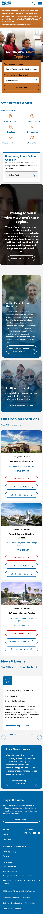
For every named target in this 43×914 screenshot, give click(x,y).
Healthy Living (9, 851)
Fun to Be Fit (11, 696)
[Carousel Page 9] (21, 737)
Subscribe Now (19, 820)
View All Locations (9, 425)
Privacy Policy (30, 903)
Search (19, 87)
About (6, 829)
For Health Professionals (15, 846)
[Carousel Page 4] (20, 734)
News (5, 834)
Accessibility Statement (11, 898)
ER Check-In (22, 480)
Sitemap (18, 909)
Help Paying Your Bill (10, 871)
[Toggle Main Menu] (40, 3)
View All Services (8, 110)
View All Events (26, 667)
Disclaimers (26, 898)
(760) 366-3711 (23, 625)
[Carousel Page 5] (23, 734)
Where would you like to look (16, 75)
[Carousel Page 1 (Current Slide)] (11, 734)
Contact (7, 839)
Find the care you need (13, 64)
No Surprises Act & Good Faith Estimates (17, 876)
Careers (7, 856)
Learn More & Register (14, 725)
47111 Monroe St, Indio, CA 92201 (21, 466)
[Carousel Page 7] (29, 734)
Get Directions (21, 496)
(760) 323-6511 (23, 550)
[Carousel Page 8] (32, 734)
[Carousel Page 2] (14, 734)
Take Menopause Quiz (19, 258)
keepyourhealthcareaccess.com (16, 24)
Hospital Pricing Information (19, 782)
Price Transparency (10, 867)
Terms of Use (7, 909)
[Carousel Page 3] (17, 734)
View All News (7, 667)
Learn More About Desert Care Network (19, 349)
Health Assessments (19, 405)
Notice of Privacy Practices (12, 903)
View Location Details (19, 487)
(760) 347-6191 (23, 471)
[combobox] (21, 69)
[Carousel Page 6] (26, 734)
